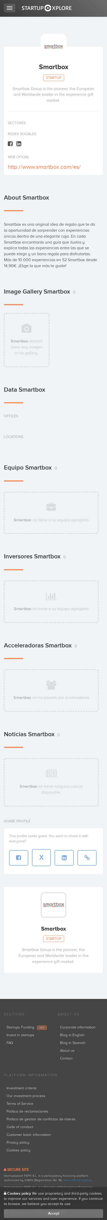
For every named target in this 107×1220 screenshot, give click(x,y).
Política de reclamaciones (27, 1111)
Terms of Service (19, 1104)
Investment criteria (21, 1088)
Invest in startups (20, 1035)
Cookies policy (18, 1150)
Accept (53, 1213)
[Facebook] (10, 143)
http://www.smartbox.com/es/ (44, 167)
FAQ (9, 1043)
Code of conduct (19, 1127)
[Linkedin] (18, 143)
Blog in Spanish (72, 1043)
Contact (66, 1058)
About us (67, 1051)
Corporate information (78, 1027)
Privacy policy (17, 1142)
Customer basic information (28, 1135)
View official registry (77, 1180)
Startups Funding (25, 1027)
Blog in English (72, 1035)
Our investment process (25, 1096)
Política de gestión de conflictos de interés (41, 1119)
